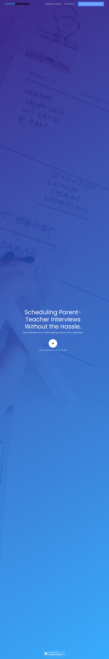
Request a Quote (53, 4)
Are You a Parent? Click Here (91, 4)
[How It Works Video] (53, 343)
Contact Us (69, 4)
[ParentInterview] (17, 3)
